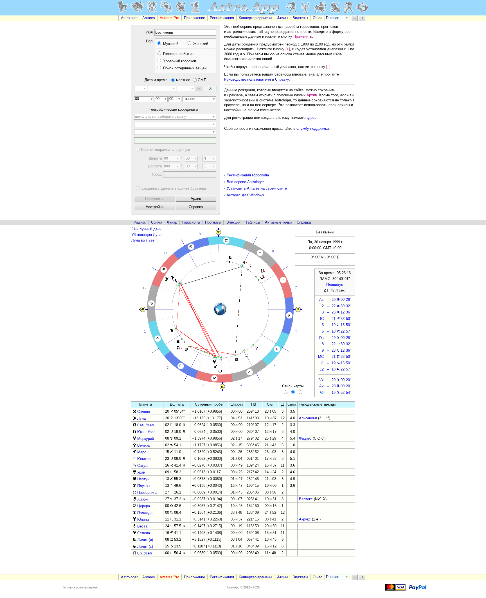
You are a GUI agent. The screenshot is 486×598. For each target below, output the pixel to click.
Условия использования (80, 587)
